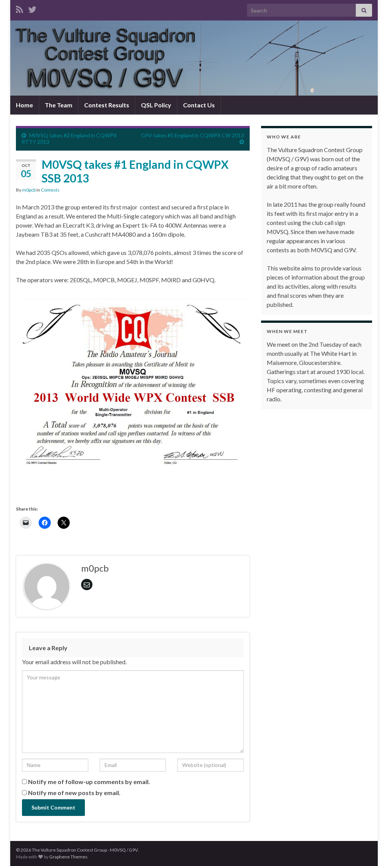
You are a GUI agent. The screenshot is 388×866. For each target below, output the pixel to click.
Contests (50, 190)
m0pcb (29, 190)
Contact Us (199, 104)
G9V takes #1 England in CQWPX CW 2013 (192, 135)
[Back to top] (370, 848)
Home (24, 104)
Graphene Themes (68, 857)
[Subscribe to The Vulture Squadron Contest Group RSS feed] (19, 8)
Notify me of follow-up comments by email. (89, 781)
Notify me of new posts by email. (74, 792)
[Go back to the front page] (194, 58)
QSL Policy (156, 104)
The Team (58, 104)
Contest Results (106, 104)
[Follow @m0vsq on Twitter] (32, 8)
